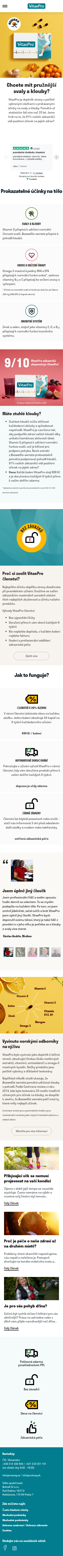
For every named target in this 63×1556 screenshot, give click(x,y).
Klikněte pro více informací (31, 1131)
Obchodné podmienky (15, 1520)
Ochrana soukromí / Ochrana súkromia (24, 1525)
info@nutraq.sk (32, 1475)
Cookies (7, 1530)
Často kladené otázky (15, 1510)
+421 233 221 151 (36, 1464)
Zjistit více (31, 656)
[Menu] (5, 6)
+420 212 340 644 (12, 1464)
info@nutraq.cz (11, 1475)
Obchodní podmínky (14, 1515)
